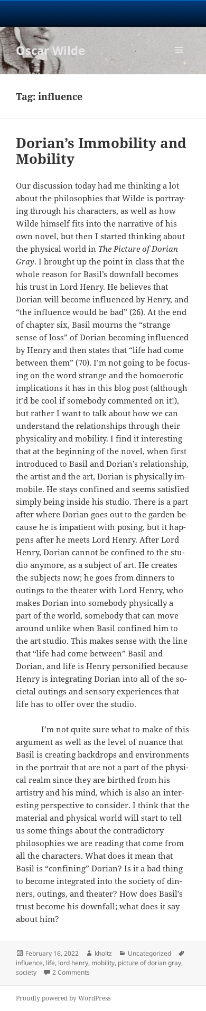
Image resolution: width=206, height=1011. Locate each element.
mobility (103, 962)
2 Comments (71, 972)
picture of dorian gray (149, 962)
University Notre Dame (103, 13)
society (26, 972)
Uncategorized (149, 953)
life (50, 962)
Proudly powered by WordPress (63, 998)
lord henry (73, 962)
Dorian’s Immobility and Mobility (101, 150)
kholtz (103, 953)
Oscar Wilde (50, 50)
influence (29, 962)
